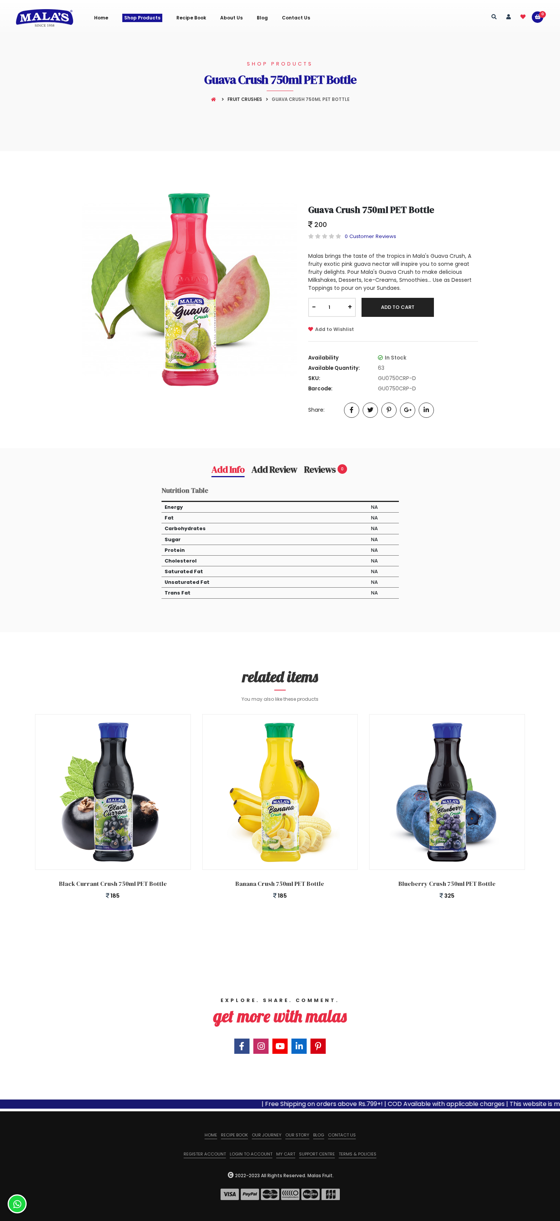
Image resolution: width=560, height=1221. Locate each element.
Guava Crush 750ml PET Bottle (371, 209)
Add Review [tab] (274, 469)
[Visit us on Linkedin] (299, 1046)
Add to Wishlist (334, 329)
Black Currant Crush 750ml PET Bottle (113, 883)
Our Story (297, 1135)
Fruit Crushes (244, 99)
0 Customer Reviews (370, 236)
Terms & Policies (357, 1154)
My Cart (285, 1154)
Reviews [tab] (324, 469)
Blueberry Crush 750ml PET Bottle (447, 883)
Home (101, 18)
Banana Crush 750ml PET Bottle (279, 883)
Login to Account (251, 1154)
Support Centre (317, 1154)
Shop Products (142, 17)
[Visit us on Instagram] (261, 1046)
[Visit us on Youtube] (280, 1046)
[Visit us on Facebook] (242, 1046)
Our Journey (267, 1135)
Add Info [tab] (228, 469)
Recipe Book (191, 18)
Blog (262, 18)
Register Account (205, 1154)
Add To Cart (397, 307)
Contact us (342, 1135)
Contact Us (296, 18)
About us (231, 18)
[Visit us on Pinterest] (318, 1046)
